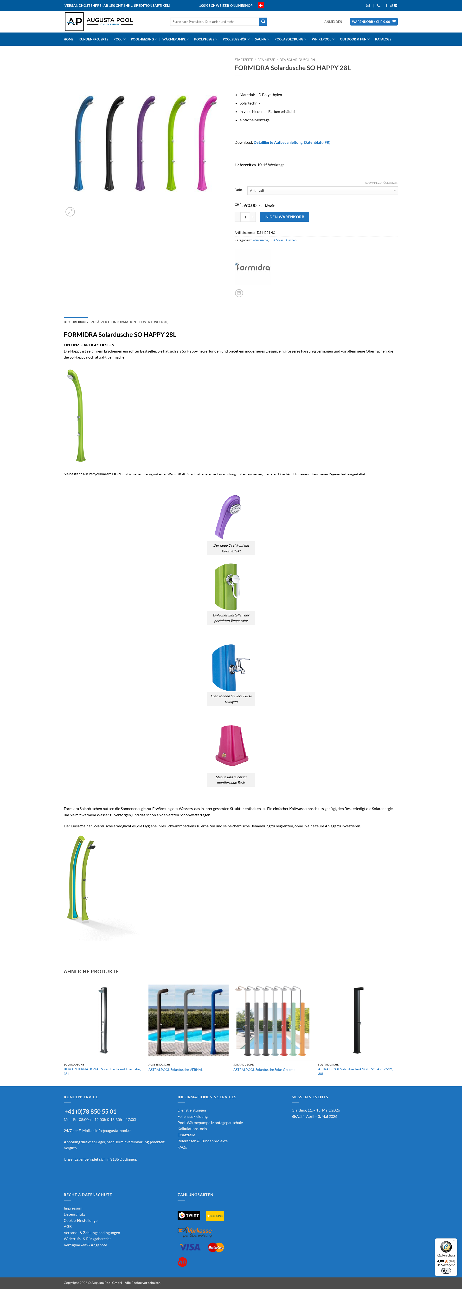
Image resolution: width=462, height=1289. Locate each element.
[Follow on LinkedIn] (395, 5)
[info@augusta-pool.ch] (368, 5)
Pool (118, 39)
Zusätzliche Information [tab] (113, 322)
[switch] (446, 1271)
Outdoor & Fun (353, 39)
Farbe (239, 190)
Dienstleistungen (192, 1110)
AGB (68, 1226)
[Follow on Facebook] (386, 5)
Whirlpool (321, 39)
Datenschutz (74, 1214)
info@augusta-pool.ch (113, 1130)
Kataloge (383, 39)
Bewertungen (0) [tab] (153, 322)
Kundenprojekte (93, 39)
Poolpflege (204, 39)
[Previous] (64, 1033)
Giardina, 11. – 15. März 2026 (316, 1110)
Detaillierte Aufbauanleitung (278, 142)
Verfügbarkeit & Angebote (85, 1245)
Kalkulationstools (192, 1128)
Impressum (73, 1208)
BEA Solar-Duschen (297, 60)
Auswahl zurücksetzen (381, 182)
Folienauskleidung (193, 1116)
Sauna (260, 39)
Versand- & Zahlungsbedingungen (92, 1232)
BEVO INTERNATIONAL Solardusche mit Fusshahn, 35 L (102, 1071)
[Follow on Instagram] (391, 5)
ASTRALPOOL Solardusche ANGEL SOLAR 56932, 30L (355, 1071)
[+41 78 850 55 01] (379, 5)
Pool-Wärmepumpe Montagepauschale (210, 1122)
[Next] (398, 1033)
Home (68, 39)
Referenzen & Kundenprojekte (203, 1141)
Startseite (244, 60)
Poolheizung (142, 39)
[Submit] (263, 22)
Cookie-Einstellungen (82, 1220)
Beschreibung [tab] (76, 322)
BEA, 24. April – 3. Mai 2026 (314, 1116)
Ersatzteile (186, 1134)
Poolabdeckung (289, 39)
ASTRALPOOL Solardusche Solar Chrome (264, 1069)
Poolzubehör (235, 39)
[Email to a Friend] (239, 293)
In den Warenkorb (284, 217)
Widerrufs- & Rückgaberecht (87, 1238)
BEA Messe (266, 60)
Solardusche (259, 240)
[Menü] (454, 1241)
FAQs (182, 1147)
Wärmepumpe (174, 39)
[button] (333, 21)
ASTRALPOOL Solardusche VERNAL (175, 1069)
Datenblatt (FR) (317, 142)
